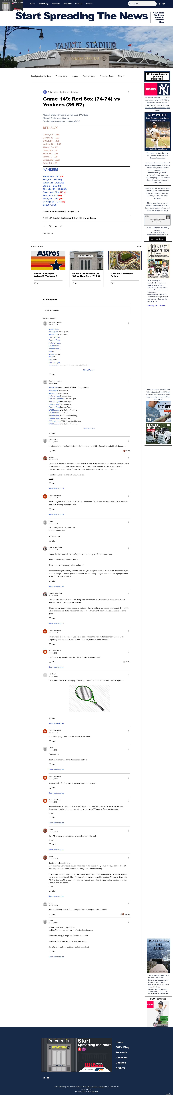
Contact (121, 1062)
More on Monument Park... (122, 274)
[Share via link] (61, 226)
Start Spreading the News (41, 76)
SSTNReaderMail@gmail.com (157, 235)
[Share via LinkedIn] (55, 226)
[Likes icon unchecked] (50, 374)
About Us (121, 1057)
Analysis (75, 76)
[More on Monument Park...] (125, 260)
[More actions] (128, 92)
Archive (120, 1068)
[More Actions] (128, 323)
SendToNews (86, 1089)
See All (139, 246)
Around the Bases (106, 76)
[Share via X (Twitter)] (50, 226)
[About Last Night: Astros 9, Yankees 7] (48, 260)
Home (119, 1042)
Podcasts (121, 1052)
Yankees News (61, 76)
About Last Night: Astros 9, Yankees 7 (45, 274)
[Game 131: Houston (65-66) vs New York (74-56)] (87, 260)
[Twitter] (159, 3)
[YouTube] (163, 3)
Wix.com (94, 1091)
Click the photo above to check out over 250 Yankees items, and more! (157, 107)
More (120, 76)
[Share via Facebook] (44, 226)
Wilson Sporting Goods (95, 1087)
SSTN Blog (122, 1047)
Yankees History (89, 76)
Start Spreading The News (81, 15)
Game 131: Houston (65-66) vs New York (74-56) (86, 274)
